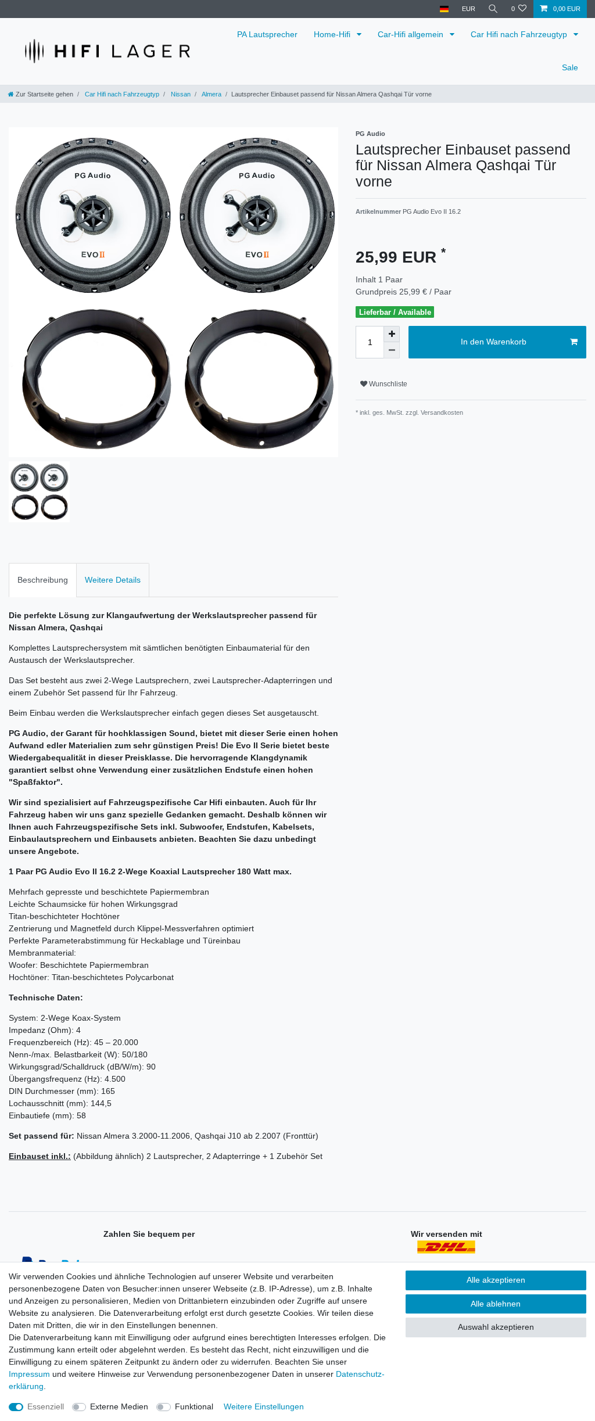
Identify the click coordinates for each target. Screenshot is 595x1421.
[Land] (444, 9)
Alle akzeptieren (496, 1279)
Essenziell (45, 1406)
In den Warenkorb (493, 341)
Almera (210, 94)
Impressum (29, 1374)
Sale (570, 67)
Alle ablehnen (496, 1303)
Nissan (180, 94)
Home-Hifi (333, 34)
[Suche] (493, 9)
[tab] (43, 580)
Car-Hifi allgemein (412, 34)
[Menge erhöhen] (391, 334)
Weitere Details (113, 579)
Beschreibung (42, 579)
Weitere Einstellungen (264, 1406)
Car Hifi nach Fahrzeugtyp (520, 34)
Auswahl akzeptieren (496, 1327)
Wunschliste (387, 384)
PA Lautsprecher (267, 34)
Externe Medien (119, 1406)
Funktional (194, 1406)
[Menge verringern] (391, 350)
